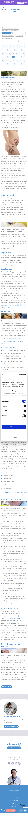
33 (16, 60)
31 (9, 60)
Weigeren (14, 437)
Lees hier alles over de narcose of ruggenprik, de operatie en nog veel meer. (12, 341)
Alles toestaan (14, 427)
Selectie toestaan (14, 432)
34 (20, 60)
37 (6, 64)
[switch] (24, 406)
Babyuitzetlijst (19, 35)
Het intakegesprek (6, 38)
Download (20, 2)
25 (13, 57)
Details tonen (19, 422)
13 (20, 50)
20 (20, 53)
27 (20, 57)
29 (2, 60)
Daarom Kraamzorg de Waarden (9, 27)
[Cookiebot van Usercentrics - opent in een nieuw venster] (19, 375)
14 (23, 50)
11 (13, 50)
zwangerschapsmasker (14, 618)
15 (2, 53)
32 (13, 60)
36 (2, 64)
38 (9, 64)
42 (23, 64)
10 (9, 50)
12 (16, 50)
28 (23, 57)
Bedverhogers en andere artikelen (10, 41)
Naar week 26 (5, 686)
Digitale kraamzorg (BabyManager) (10, 30)
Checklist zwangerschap (7, 35)
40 (16, 64)
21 (23, 53)
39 (13, 64)
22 (2, 57)
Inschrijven (10, 810)
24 (9, 57)
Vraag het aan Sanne (13, 748)
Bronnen (3, 683)
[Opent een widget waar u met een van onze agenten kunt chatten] (22, 805)
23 (6, 57)
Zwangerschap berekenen (19, 33)
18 (13, 53)
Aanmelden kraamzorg (10, 726)
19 (16, 53)
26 (16, 57)
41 (20, 64)
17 (9, 53)
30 (6, 60)
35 (23, 60)
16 (6, 53)
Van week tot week (6, 33)
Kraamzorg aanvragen (7, 25)
